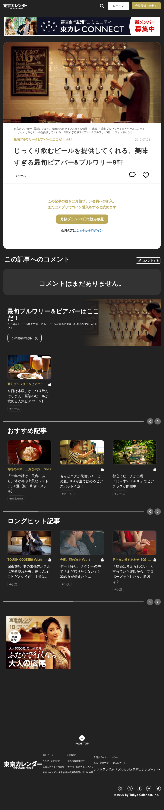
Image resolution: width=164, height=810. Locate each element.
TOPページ (48, 755)
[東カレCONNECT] (82, 26)
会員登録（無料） (146, 5)
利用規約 (71, 755)
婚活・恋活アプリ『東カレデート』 (111, 763)
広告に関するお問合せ (53, 766)
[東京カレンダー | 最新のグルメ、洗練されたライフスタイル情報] (15, 6)
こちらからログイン (89, 230)
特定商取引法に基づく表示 (80, 772)
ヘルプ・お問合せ (51, 761)
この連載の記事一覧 (24, 338)
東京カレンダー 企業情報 (55, 772)
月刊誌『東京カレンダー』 (106, 757)
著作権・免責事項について (80, 766)
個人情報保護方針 (76, 761)
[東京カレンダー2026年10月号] (38, 642)
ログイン (118, 5)
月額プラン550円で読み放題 (82, 218)
